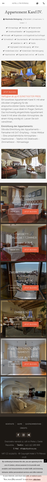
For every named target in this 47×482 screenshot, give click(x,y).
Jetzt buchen (9, 92)
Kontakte (10, 424)
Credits (23, 428)
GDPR (19, 424)
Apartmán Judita (23, 391)
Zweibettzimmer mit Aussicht (23, 274)
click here (36, 479)
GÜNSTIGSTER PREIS (30, 96)
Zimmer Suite (23, 312)
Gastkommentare (33, 424)
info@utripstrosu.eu (28, 449)
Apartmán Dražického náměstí (23, 350)
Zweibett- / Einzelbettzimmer (23, 236)
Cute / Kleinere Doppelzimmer (23, 198)
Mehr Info (15, 212)
